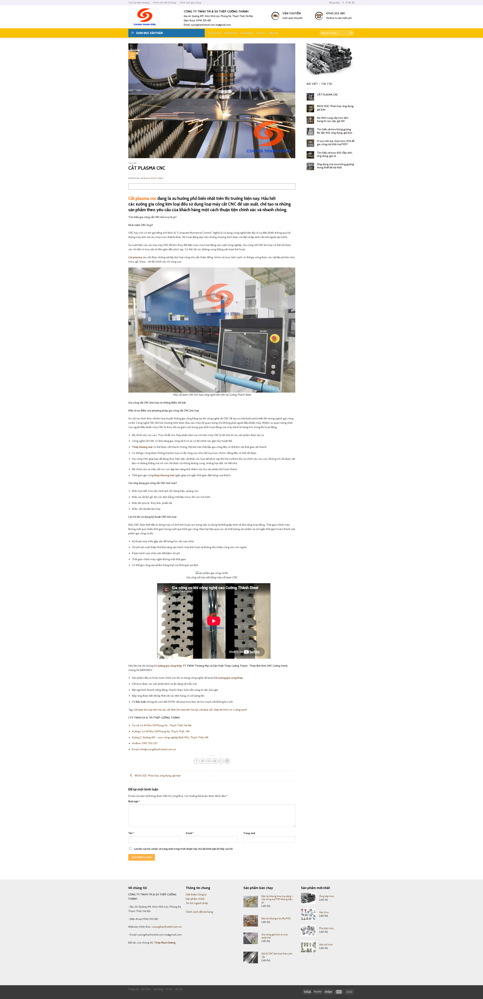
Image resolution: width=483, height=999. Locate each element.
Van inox (324, 912)
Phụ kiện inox (326, 928)
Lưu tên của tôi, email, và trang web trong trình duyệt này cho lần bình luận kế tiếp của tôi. (183, 848)
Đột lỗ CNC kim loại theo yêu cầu (276, 955)
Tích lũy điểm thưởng (138, 2)
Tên (131, 833)
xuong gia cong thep (230, 677)
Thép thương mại (142, 447)
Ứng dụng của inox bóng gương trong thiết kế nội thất (335, 166)
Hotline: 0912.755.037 (144, 743)
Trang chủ (215, 33)
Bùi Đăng (158, 178)
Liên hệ (273, 33)
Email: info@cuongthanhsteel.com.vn (154, 749)
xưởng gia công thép (170, 665)
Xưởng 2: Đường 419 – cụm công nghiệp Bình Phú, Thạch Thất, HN (170, 737)
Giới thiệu (230, 33)
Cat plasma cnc (137, 257)
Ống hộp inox (326, 896)
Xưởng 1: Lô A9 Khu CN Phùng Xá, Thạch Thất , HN (160, 731)
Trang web (249, 833)
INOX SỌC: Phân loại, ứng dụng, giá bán (157, 775)
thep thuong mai (164, 475)
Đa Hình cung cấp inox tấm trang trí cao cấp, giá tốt (332, 119)
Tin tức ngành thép (197, 903)
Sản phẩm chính (195, 898)
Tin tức (260, 33)
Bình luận (134, 801)
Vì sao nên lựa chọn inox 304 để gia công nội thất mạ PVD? (335, 142)
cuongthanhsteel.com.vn (167, 926)
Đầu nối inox (326, 944)
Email (190, 833)
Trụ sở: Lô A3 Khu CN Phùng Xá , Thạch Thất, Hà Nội (162, 725)
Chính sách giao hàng (190, 2)
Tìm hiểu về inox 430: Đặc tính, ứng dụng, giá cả (335, 154)
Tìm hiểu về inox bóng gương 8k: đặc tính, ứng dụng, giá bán (334, 131)
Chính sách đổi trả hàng (164, 2)
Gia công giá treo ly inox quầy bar (274, 936)
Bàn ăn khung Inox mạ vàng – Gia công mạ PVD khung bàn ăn (277, 899)
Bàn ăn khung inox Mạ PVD (276, 918)
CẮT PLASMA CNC (327, 94)
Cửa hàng (246, 33)
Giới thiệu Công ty (196, 894)
